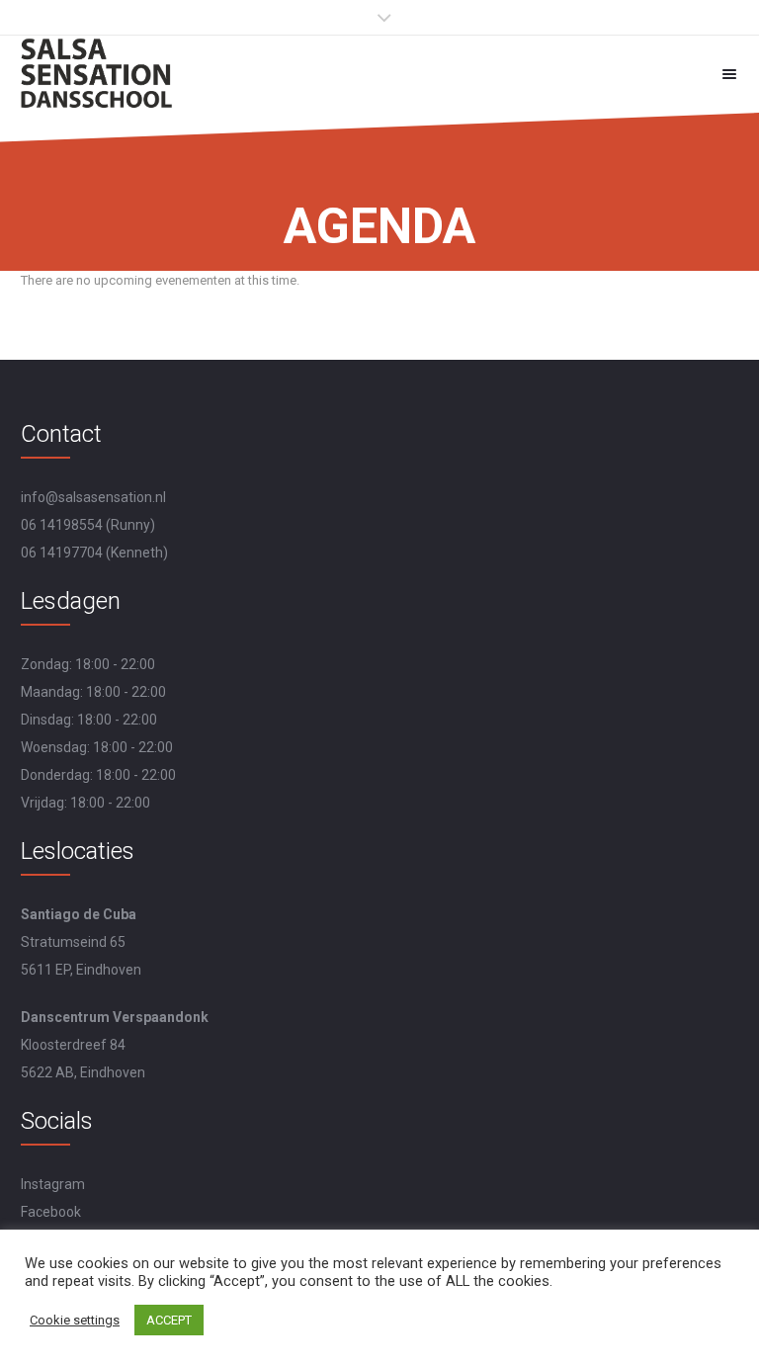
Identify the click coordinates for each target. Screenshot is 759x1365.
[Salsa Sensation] (97, 74)
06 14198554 (62, 525)
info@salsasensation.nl (93, 497)
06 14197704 (62, 552)
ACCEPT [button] (169, 1320)
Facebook (51, 1212)
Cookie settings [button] (75, 1320)
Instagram (53, 1184)
